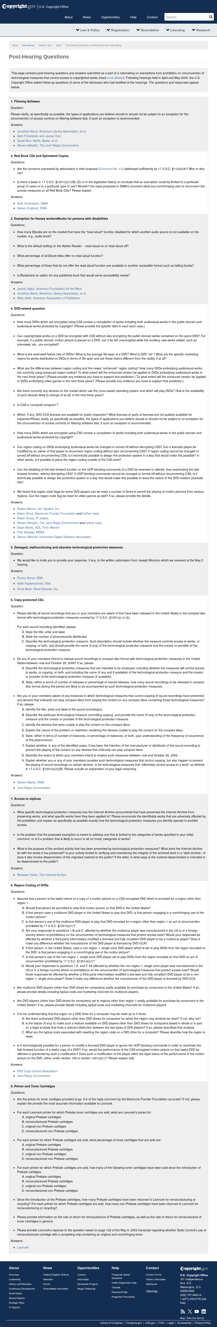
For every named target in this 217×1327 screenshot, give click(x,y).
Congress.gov (134, 1322)
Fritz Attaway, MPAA (30, 532)
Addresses (151, 1284)
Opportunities (110, 17)
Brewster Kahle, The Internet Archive (42, 875)
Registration (120, 30)
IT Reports (14, 1307)
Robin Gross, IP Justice (33, 518)
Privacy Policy (203, 1322)
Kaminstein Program (87, 1284)
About (68, 17)
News (87, 17)
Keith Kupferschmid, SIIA (33, 583)
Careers (81, 1274)
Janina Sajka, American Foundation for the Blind (49, 288)
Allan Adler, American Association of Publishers (48, 298)
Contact (152, 17)
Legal (170, 1322)
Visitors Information (156, 1279)
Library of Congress (111, 1322)
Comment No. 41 (110, 169)
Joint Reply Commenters (33, 788)
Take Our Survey (195, 1318)
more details (115, 77)
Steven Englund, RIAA (32, 208)
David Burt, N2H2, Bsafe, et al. (37, 140)
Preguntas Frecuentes (123, 1296)
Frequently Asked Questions (121, 1276)
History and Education (20, 1284)
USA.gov (150, 1322)
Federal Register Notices (56, 1274)
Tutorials (116, 1287)
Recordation (150, 30)
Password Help (119, 1292)
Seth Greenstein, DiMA (32, 203)
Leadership (14, 1279)
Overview (14, 1274)
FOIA (161, 1322)
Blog (182, 1318)
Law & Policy (90, 30)
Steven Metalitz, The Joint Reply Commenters (48, 145)
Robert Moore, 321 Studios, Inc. (38, 509)
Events (46, 1284)
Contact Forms (153, 1274)
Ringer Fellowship (86, 1288)
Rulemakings (28, 45)
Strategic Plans (16, 1302)
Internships (83, 1279)
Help (133, 17)
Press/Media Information (55, 1288)
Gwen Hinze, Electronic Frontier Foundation (46, 513)
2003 (58, 45)
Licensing (177, 30)
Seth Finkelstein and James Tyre (39, 136)
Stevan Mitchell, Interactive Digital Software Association (54, 537)
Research (203, 30)
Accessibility (184, 1322)
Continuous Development (22, 1288)
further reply (91, 513)
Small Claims (15, 1293)
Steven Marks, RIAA (30, 782)
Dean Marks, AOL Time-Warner (38, 527)
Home (15, 45)
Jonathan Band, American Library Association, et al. (51, 131)
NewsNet (48, 1279)
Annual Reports (17, 1298)
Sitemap (151, 1291)
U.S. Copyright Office (52, 6)
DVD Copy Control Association (37, 1071)
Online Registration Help (124, 1282)
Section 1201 (45, 45)
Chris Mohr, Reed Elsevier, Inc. (37, 589)
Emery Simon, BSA (30, 578)
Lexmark (23, 1247)
